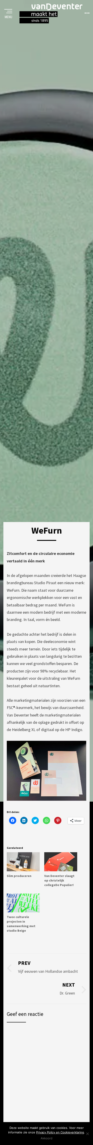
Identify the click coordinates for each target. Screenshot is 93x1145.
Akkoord (46, 1138)
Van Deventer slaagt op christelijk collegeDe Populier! (59, 880)
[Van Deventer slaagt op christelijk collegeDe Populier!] (60, 861)
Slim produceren (19, 876)
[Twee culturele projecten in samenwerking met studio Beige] (23, 903)
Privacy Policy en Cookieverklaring (60, 1132)
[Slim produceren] (23, 861)
